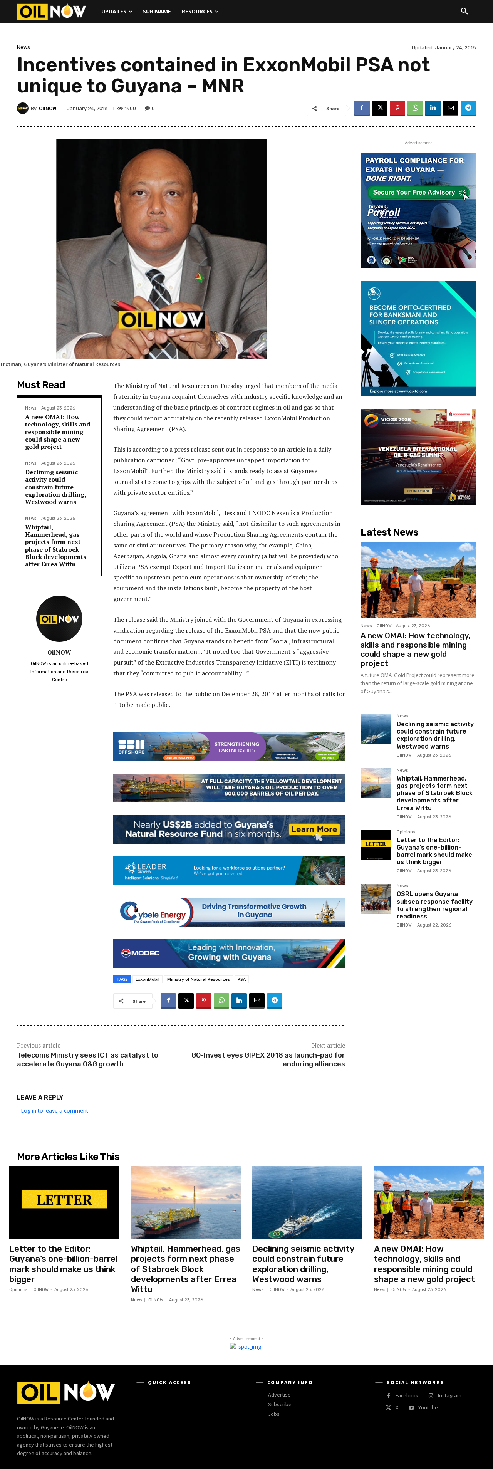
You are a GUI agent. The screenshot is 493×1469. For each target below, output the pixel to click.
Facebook (407, 1395)
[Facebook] (362, 108)
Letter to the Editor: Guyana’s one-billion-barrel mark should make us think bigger (434, 851)
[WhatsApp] (415, 108)
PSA (242, 979)
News (23, 47)
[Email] (450, 108)
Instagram (449, 1395)
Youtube (428, 1407)
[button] (464, 11)
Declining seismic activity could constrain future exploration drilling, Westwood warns (55, 487)
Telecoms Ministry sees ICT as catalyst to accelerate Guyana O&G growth (87, 1059)
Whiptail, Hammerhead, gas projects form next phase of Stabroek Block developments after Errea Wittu (55, 545)
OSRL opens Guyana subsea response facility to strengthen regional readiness (435, 905)
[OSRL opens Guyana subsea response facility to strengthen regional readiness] (376, 899)
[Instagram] (431, 1396)
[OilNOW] (24, 108)
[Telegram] (468, 108)
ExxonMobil (147, 979)
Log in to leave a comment (54, 1110)
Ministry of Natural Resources (198, 979)
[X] (379, 108)
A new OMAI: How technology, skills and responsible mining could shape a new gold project (57, 432)
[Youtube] (411, 1408)
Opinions (406, 832)
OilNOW (48, 108)
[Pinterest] (397, 108)
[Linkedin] (433, 108)
